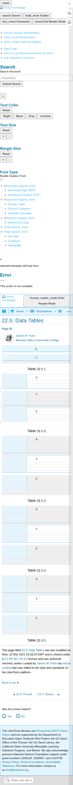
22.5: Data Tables (33, 650)
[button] (14, 240)
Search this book (10, 71)
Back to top (9, 682)
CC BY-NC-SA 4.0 (16, 658)
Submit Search (12, 83)
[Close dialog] (2, 280)
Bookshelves (44, 311)
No (23, 716)
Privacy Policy (10, 762)
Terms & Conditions (32, 762)
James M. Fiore (25, 335)
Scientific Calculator (20, 213)
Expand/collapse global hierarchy (6, 311)
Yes (9, 716)
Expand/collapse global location (69, 310)
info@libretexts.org (16, 769)
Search (7, 780)
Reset (6, 110)
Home (20, 311)
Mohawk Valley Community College (37, 340)
